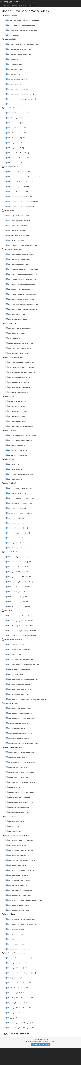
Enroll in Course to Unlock (40, 1044)
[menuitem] (4, 1)
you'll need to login (48, 1041)
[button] (14, 1)
